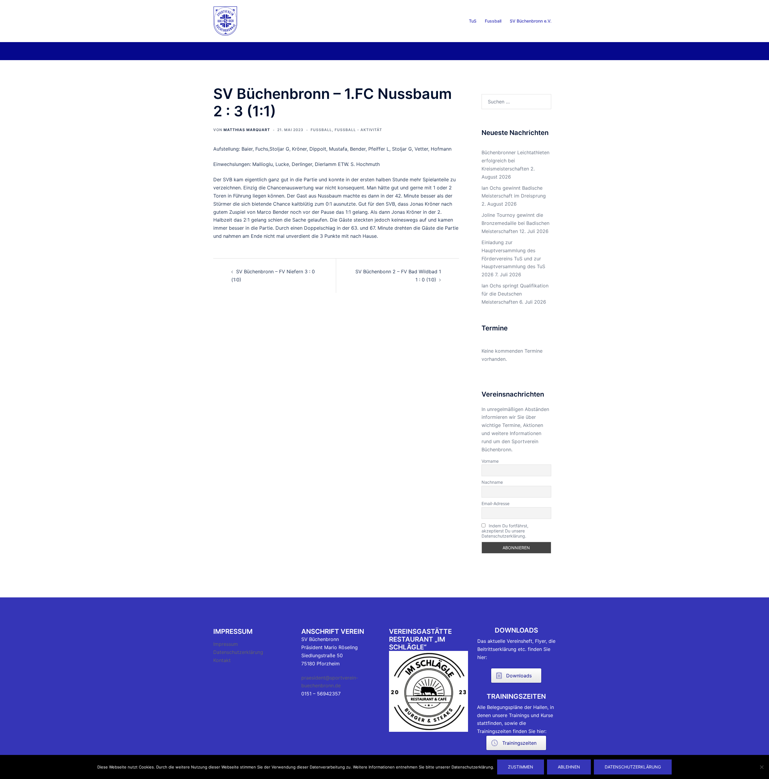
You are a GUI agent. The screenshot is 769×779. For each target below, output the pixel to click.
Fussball (493, 20)
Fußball (321, 129)
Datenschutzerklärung (238, 652)
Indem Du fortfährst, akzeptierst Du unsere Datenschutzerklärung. (505, 530)
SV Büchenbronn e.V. (531, 20)
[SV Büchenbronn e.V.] (225, 20)
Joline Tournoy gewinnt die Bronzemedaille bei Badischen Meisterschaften (515, 223)
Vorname (490, 461)
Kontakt (222, 660)
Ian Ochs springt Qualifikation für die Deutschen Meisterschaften (515, 294)
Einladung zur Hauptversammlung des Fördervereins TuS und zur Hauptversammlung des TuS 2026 (513, 258)
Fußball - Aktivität (358, 129)
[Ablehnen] (761, 767)
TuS (472, 20)
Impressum (225, 644)
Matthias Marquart (246, 129)
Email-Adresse (495, 503)
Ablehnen (569, 766)
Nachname (492, 482)
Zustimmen (520, 766)
